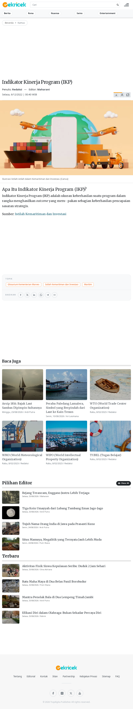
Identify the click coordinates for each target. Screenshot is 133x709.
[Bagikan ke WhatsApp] (41, 295)
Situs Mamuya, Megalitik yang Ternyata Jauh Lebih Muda (61, 539)
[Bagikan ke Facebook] (20, 295)
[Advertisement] (66, 52)
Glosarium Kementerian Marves (23, 284)
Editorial (31, 676)
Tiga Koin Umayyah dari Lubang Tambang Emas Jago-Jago (62, 508)
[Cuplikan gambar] (22, 384)
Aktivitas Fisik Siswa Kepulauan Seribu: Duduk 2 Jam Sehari (63, 566)
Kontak (44, 676)
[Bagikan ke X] (27, 295)
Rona (31, 13)
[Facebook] (53, 693)
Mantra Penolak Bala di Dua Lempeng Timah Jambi (57, 597)
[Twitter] (71, 693)
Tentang (17, 676)
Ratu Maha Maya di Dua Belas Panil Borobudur (54, 581)
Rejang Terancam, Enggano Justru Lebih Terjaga (55, 493)
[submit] (117, 4)
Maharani (43, 89)
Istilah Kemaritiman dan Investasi (40, 214)
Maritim (88, 284)
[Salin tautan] (54, 295)
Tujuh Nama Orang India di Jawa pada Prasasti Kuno (58, 524)
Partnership (69, 676)
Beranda (9, 22)
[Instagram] (62, 693)
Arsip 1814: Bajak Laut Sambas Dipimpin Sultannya (22, 405)
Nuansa (55, 13)
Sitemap (106, 676)
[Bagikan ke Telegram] (48, 295)
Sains (79, 13)
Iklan (55, 676)
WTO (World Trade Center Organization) (108, 405)
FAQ (117, 676)
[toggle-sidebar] (126, 4)
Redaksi (17, 89)
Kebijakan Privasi (88, 676)
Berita (7, 13)
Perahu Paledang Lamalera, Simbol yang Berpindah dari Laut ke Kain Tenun (65, 408)
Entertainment (107, 13)
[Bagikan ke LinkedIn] (34, 295)
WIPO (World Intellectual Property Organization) (63, 457)
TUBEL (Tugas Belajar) (105, 455)
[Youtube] (79, 693)
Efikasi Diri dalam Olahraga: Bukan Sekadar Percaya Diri (61, 612)
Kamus (21, 22)
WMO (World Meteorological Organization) (22, 457)
